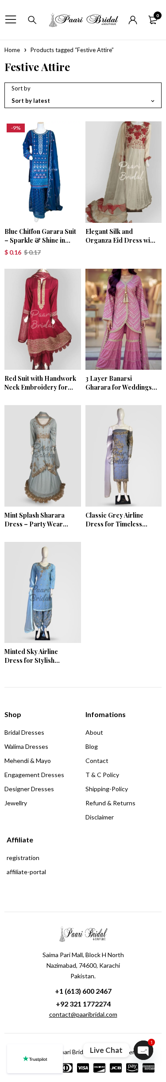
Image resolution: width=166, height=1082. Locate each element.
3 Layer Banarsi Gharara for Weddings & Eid (118, 387)
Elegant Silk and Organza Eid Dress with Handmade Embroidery (120, 240)
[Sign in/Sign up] (133, 19)
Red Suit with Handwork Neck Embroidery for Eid (40, 387)
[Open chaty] (143, 1050)
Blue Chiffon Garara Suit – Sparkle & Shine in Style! (40, 240)
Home (12, 49)
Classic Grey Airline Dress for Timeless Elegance (114, 524)
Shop (12, 714)
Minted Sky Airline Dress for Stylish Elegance (31, 660)
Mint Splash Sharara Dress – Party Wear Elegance (34, 524)
